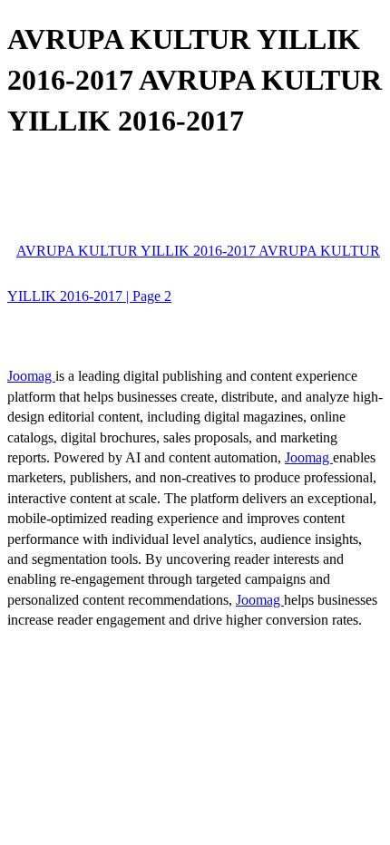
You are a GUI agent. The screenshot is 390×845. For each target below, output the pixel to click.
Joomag (31, 376)
